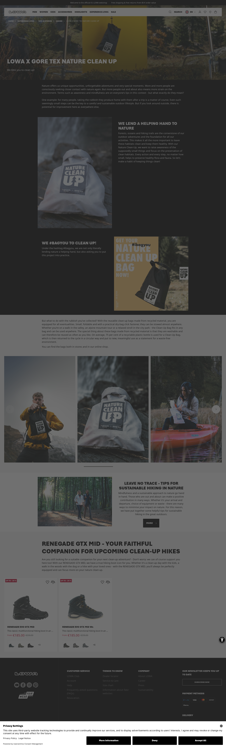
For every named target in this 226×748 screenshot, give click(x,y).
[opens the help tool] (222, 639)
